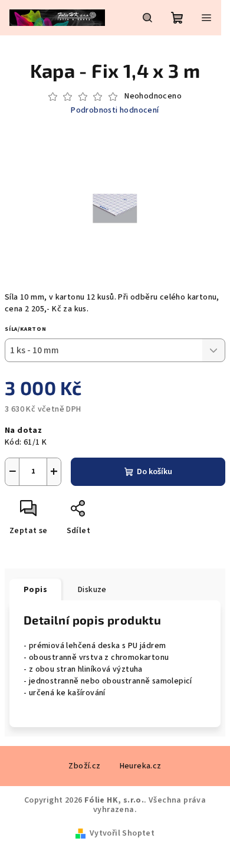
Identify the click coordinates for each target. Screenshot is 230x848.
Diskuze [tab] (92, 590)
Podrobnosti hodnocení (115, 110)
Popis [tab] (35, 590)
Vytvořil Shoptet (122, 833)
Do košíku (154, 472)
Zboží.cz (84, 766)
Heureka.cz (141, 766)
